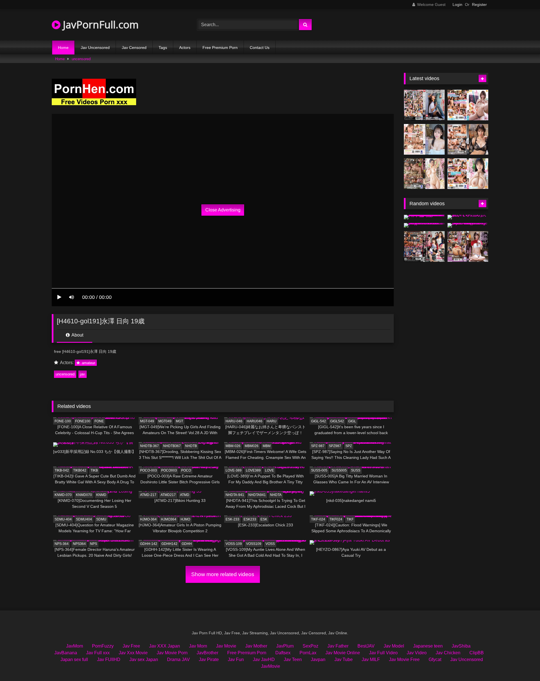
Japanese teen (428, 646)
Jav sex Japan (143, 659)
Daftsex (283, 652)
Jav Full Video (383, 652)
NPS (93, 544)
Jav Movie (226, 646)
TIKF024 (335, 519)
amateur (88, 363)
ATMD (184, 495)
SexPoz (310, 646)
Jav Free (131, 646)
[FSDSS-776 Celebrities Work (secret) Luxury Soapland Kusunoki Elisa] (467, 139)
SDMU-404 (63, 519)
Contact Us (259, 47)
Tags (163, 47)
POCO (186, 470)
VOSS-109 (234, 544)
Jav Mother (256, 646)
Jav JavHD (264, 659)
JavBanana (65, 652)
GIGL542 (337, 421)
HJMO (185, 519)
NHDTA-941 (235, 495)
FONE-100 (63, 421)
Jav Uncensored (95, 47)
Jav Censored (134, 47)
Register (479, 4)
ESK (263, 519)
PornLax (308, 652)
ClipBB (476, 652)
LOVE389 (253, 470)
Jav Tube (343, 659)
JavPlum (285, 646)
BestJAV (366, 646)
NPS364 (79, 544)
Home (63, 47)
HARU (271, 421)
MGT (179, 421)
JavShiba (461, 646)
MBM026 (251, 446)
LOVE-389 (234, 470)
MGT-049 (147, 421)
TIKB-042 (62, 470)
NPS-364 (62, 544)
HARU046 (254, 421)
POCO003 (169, 470)
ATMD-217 (148, 495)
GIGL (352, 421)
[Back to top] (522, 664)
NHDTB (191, 446)
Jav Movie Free (404, 659)
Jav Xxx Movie (133, 652)
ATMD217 (168, 495)
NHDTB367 (172, 446)
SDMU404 (84, 519)
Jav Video (417, 652)
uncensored (81, 59)
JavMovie (270, 666)
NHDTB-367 (149, 446)
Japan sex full (74, 659)
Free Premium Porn (220, 47)
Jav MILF (371, 659)
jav (82, 374)
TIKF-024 (318, 519)
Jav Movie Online (342, 652)
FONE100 (82, 421)
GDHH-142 (148, 544)
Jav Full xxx (98, 652)
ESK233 (250, 519)
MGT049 (165, 421)
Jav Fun (236, 659)
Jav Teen (293, 659)
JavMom (74, 646)
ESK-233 (232, 519)
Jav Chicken (448, 652)
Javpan (318, 659)
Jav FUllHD (108, 659)
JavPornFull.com (99, 24)
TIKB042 (79, 470)
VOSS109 (253, 544)
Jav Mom (198, 646)
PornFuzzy (103, 646)
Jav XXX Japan (164, 646)
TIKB (94, 470)
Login (457, 4)
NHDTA (276, 495)
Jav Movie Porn (172, 652)
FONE (99, 421)
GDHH (187, 544)
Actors (184, 47)
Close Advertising (222, 210)
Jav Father (337, 646)
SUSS (355, 470)
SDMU (101, 519)
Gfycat (435, 659)
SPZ (348, 446)
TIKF (350, 519)
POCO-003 (148, 470)
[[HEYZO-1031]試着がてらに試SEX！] (467, 217)
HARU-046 (234, 421)
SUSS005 (339, 470)
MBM (267, 446)
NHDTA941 (257, 495)
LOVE (269, 470)
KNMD (101, 495)
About (77, 335)
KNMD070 (84, 495)
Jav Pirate (209, 659)
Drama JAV (178, 659)
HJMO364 (168, 519)
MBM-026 (233, 446)
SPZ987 (335, 446)
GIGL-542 (318, 421)
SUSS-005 (319, 470)
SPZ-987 (318, 446)
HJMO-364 (148, 519)
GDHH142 (169, 544)
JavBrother (207, 652)
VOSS (270, 544)
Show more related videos (222, 574)
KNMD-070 (63, 495)
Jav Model (394, 646)
